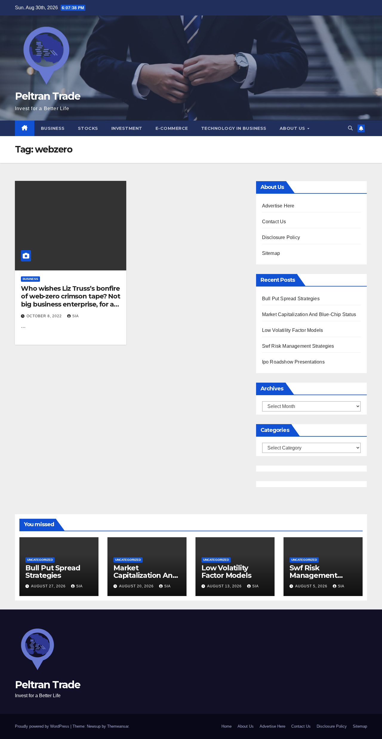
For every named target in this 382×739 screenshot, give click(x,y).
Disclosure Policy (281, 237)
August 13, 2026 (225, 586)
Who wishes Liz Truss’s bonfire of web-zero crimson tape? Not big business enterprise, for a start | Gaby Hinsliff (70, 300)
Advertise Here (278, 205)
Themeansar (117, 726)
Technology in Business (234, 128)
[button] (350, 128)
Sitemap (271, 253)
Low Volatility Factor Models (292, 330)
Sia (75, 316)
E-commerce (171, 128)
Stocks (88, 128)
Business (53, 128)
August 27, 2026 (49, 586)
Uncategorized (40, 559)
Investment (126, 128)
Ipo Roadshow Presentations (293, 361)
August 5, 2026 (312, 586)
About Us (293, 128)
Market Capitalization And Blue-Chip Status (309, 314)
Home (226, 726)
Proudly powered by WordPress (42, 726)
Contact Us (274, 221)
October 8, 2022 (45, 316)
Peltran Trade (47, 96)
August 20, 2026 (137, 586)
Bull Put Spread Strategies (291, 298)
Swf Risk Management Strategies (298, 346)
